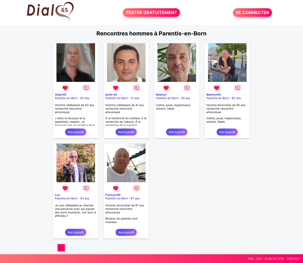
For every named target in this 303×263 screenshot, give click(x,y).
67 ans (135, 198)
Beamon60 (213, 94)
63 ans (84, 98)
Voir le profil (76, 132)
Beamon (161, 94)
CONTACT (293, 258)
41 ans (135, 98)
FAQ (250, 258)
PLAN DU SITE (274, 258)
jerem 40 (111, 94)
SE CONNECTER (252, 12)
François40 (112, 195)
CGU (259, 258)
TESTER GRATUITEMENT (151, 12)
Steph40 (60, 94)
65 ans (185, 98)
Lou (57, 195)
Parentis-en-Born (66, 98)
